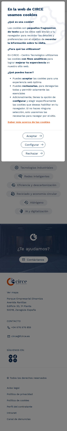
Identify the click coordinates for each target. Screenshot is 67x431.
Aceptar (31, 136)
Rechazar (32, 153)
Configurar (32, 144)
